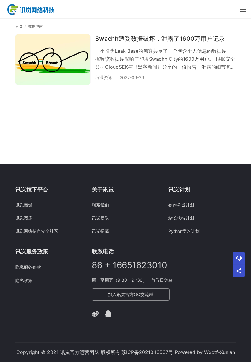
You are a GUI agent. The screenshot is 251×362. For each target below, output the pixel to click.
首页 (19, 26)
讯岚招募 (100, 231)
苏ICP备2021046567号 (147, 352)
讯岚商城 (23, 205)
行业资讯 (103, 77)
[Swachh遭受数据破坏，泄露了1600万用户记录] (52, 59)
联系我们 (100, 205)
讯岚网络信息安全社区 (36, 231)
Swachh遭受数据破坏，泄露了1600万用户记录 (160, 38)
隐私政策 (23, 280)
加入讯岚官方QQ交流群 (130, 294)
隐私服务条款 (28, 267)
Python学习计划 (184, 231)
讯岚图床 (23, 218)
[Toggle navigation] (243, 9)
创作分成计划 (181, 205)
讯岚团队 (100, 218)
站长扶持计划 (181, 218)
